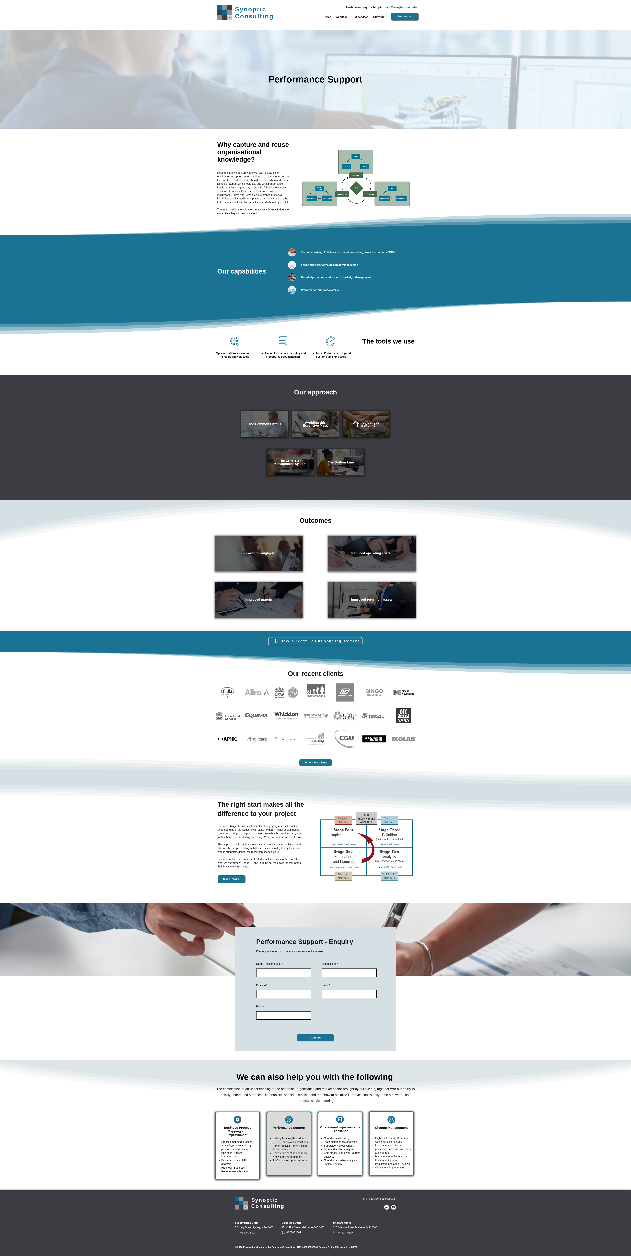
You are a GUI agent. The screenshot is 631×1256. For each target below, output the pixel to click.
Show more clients (315, 762)
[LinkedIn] (386, 1207)
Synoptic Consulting (254, 13)
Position (261, 985)
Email (325, 985)
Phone (260, 1006)
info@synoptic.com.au (382, 1198)
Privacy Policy (326, 1247)
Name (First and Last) (268, 964)
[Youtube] (393, 1207)
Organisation (329, 964)
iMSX (354, 1247)
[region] (264, 424)
